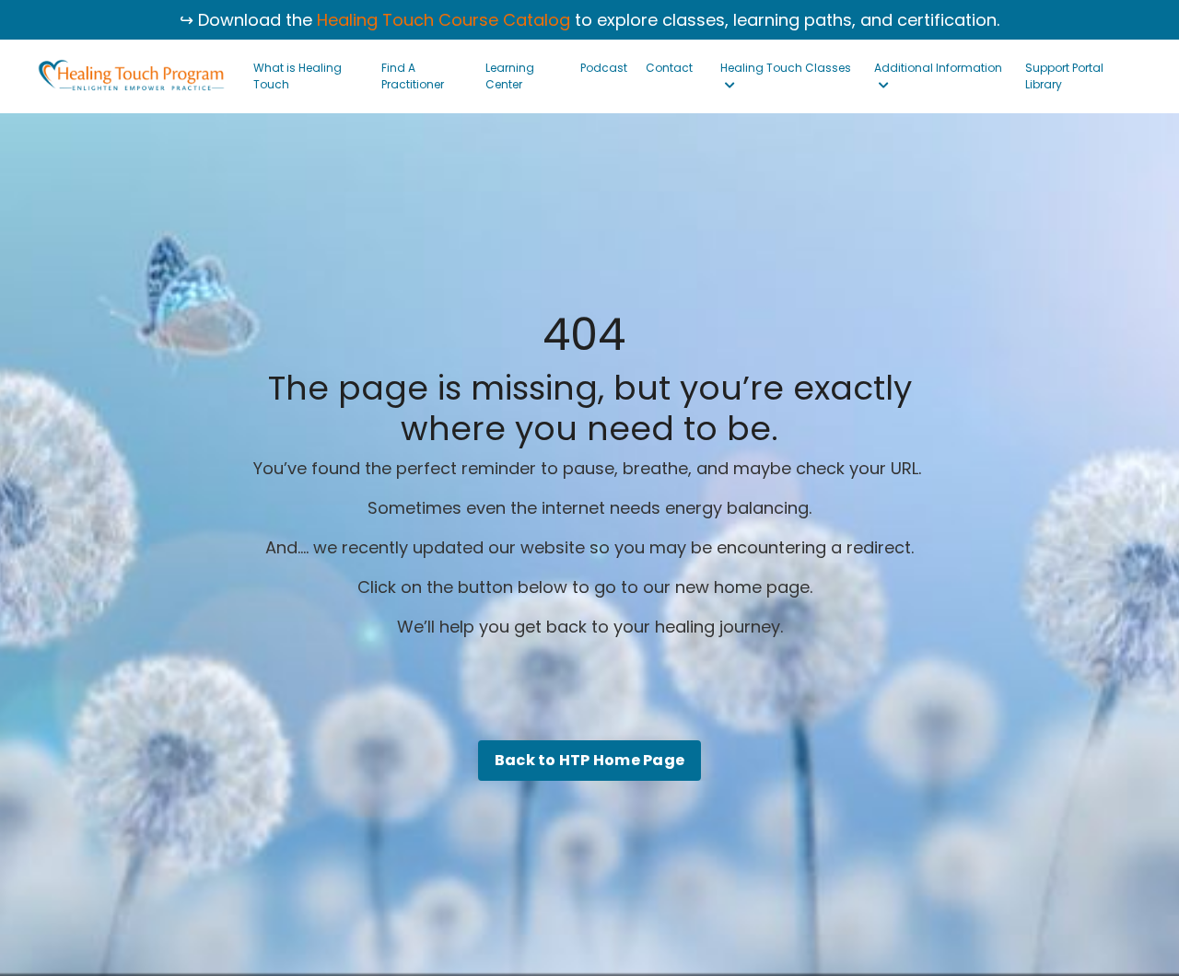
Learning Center (509, 76)
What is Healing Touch (297, 76)
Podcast (603, 68)
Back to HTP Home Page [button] (589, 760)
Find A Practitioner (412, 76)
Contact (669, 68)
